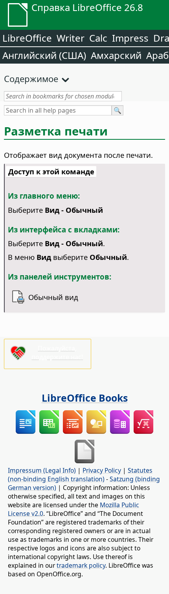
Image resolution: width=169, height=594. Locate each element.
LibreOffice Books (85, 397)
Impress (130, 37)
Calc (98, 37)
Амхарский (116, 55)
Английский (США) (44, 55)
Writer (70, 37)
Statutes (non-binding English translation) (80, 474)
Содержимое (31, 78)
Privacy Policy (102, 470)
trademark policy (81, 565)
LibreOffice (27, 37)
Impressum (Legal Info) (42, 470)
